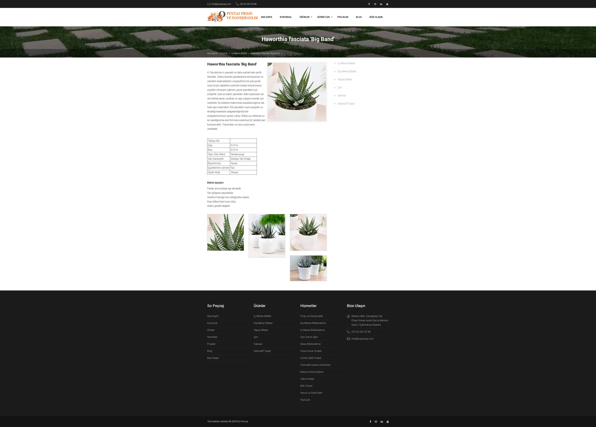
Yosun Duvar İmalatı (311, 351)
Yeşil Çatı (305, 399)
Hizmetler (212, 337)
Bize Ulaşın (213, 357)
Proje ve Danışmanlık (311, 316)
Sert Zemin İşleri (309, 337)
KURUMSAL (286, 17)
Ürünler (211, 330)
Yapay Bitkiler (344, 79)
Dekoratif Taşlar (346, 103)
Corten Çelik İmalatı (310, 357)
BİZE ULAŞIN (376, 17)
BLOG (359, 17)
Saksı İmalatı (307, 378)
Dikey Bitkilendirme (310, 344)
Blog (209, 351)
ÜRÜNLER (304, 17)
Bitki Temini (306, 385)
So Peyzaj (243, 421)
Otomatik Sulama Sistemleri (315, 364)
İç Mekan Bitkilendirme (312, 330)
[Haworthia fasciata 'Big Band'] (226, 233)
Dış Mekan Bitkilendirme (313, 323)
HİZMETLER (323, 17)
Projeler (211, 344)
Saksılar (341, 95)
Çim (339, 87)
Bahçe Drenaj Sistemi (311, 371)
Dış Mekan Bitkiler (347, 71)
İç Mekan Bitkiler (346, 63)
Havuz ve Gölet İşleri (311, 392)
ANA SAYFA (266, 17)
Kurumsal (212, 323)
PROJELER (342, 17)
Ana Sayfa (212, 316)
